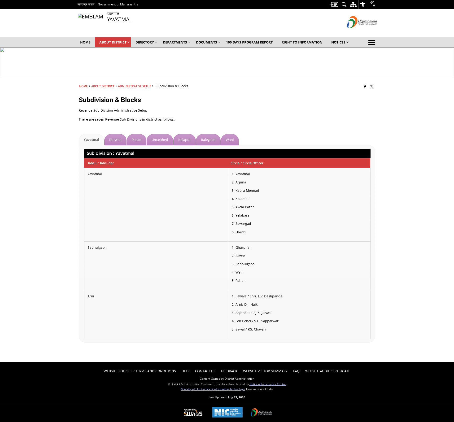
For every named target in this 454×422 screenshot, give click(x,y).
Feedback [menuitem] (229, 371)
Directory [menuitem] (144, 42)
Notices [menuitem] (338, 42)
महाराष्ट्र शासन (86, 4)
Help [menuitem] (185, 371)
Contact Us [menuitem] (205, 371)
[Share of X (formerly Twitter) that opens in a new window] (372, 86)
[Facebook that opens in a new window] (365, 86)
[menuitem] (334, 4)
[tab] (91, 139)
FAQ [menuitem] (296, 371)
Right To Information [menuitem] (302, 42)
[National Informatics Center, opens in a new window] (227, 412)
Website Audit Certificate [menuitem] (327, 371)
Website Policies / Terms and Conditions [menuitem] (140, 371)
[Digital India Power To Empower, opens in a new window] (261, 413)
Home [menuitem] (85, 42)
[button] (372, 42)
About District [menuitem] (113, 42)
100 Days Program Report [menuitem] (249, 42)
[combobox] (372, 4)
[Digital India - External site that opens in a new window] (356, 32)
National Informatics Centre (267, 384)
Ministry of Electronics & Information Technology (213, 389)
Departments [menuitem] (175, 42)
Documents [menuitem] (206, 42)
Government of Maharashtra (118, 4)
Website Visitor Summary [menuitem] (265, 371)
